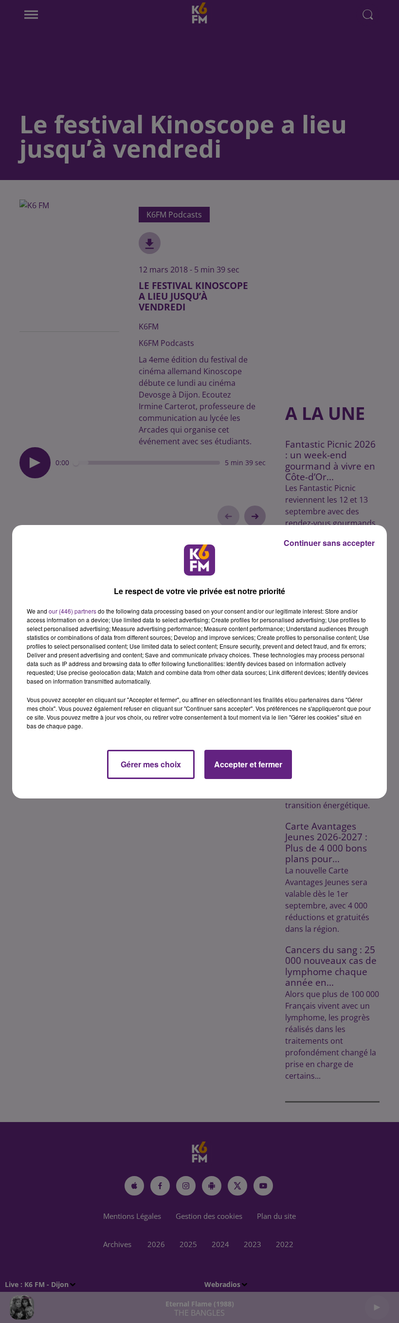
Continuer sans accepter (329, 542)
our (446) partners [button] (72, 611)
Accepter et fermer (248, 764)
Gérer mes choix (151, 764)
